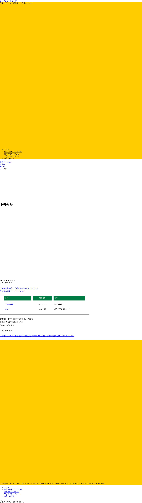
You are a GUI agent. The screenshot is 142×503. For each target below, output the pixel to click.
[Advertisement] (71, 185)
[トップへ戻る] (1, 500)
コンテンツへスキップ (8, 1)
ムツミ (7, 309)
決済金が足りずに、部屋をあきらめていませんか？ (19, 288)
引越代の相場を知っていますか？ (12, 291)
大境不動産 (9, 304)
